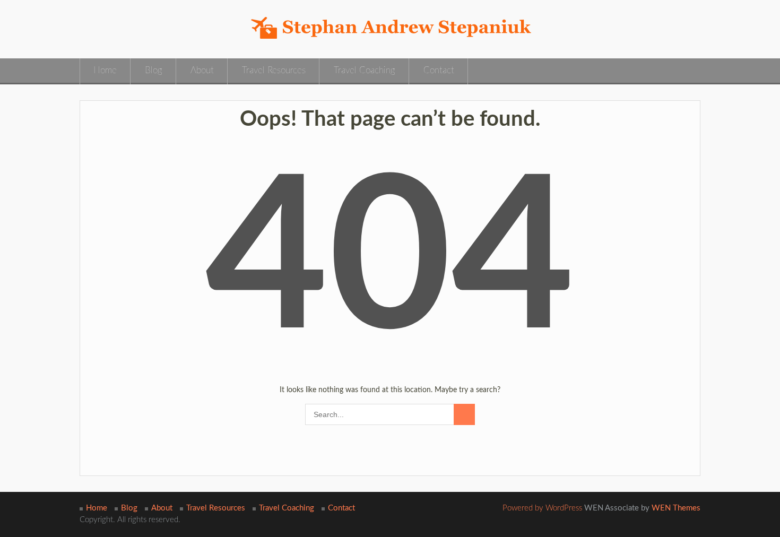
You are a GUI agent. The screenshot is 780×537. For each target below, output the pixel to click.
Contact (438, 70)
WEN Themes (676, 508)
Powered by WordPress (542, 508)
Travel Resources (274, 70)
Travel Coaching (364, 70)
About (202, 70)
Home (105, 70)
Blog (153, 70)
